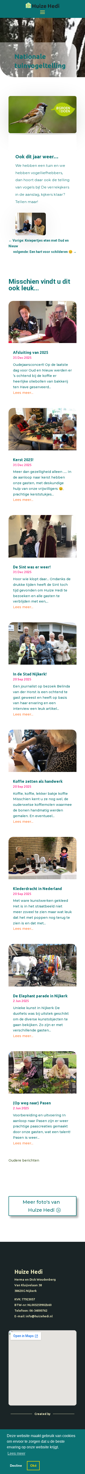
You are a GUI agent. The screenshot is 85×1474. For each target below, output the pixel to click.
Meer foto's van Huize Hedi (41, 1206)
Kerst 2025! (23, 460)
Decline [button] (16, 1465)
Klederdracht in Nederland (37, 889)
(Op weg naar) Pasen (32, 1103)
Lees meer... (23, 393)
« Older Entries (52, 1160)
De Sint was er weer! (32, 567)
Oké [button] (33, 1465)
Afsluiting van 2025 (30, 352)
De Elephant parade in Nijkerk (40, 996)
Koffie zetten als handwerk (38, 781)
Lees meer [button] (16, 1453)
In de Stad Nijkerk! (30, 674)
